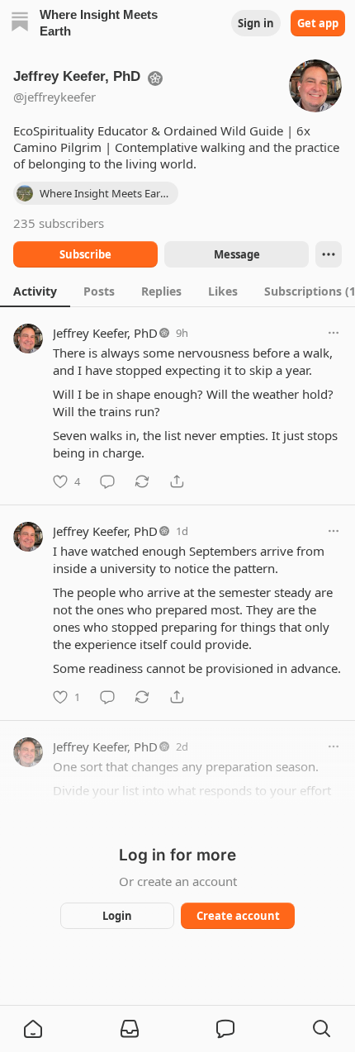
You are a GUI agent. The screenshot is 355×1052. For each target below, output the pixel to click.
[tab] (35, 290)
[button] (33, 1029)
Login (117, 915)
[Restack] (142, 481)
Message (237, 254)
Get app (317, 23)
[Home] (20, 24)
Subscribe (85, 254)
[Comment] (107, 481)
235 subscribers (58, 223)
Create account (238, 915)
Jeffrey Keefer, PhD (105, 333)
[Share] (177, 481)
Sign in (256, 23)
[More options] (333, 333)
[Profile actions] (328, 254)
